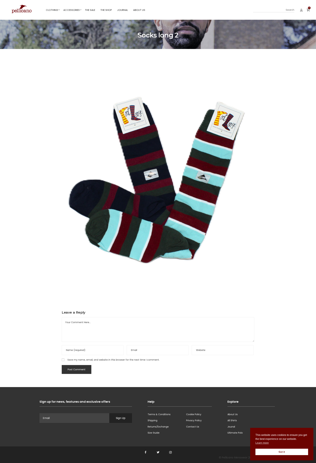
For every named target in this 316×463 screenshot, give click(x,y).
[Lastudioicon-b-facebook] (145, 452)
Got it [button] (282, 452)
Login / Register (301, 9)
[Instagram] (170, 452)
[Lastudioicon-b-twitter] (158, 452)
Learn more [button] (262, 442)
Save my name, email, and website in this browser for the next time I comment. (113, 359)
